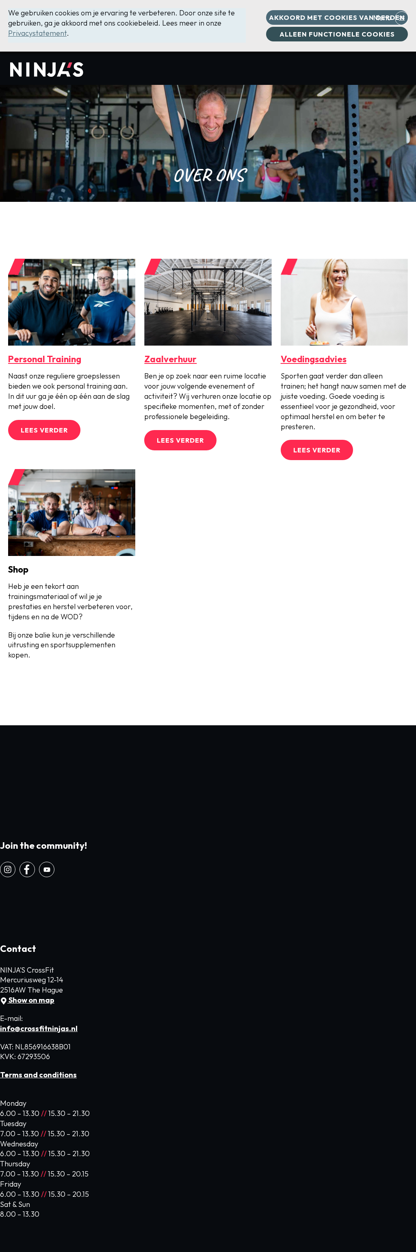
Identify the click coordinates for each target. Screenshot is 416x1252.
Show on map (30, 1000)
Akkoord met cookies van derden (337, 17)
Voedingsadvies (314, 359)
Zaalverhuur (170, 359)
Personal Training (44, 359)
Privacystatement (37, 33)
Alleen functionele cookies (337, 34)
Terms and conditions (38, 1074)
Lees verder (44, 430)
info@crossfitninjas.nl (39, 1028)
